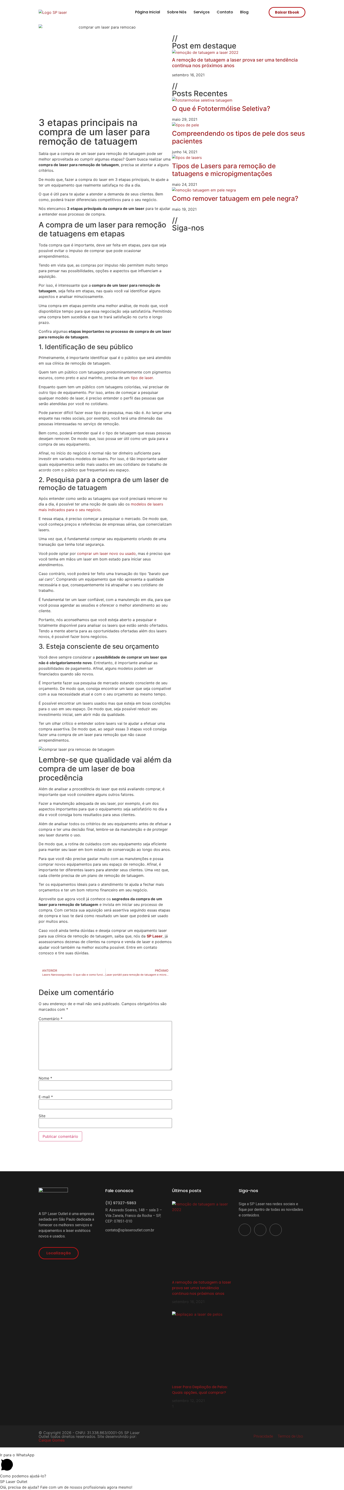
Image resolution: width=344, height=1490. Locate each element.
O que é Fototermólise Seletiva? (221, 109)
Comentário (50, 1019)
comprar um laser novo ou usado (106, 553)
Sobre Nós (177, 12)
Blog (244, 12)
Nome (45, 1078)
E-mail (46, 1097)
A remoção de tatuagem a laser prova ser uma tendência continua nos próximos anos (201, 1288)
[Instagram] (191, 237)
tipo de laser (141, 377)
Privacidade (263, 1436)
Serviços (202, 12)
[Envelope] (203, 237)
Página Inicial (147, 12)
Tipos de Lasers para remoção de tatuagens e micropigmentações (224, 170)
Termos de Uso (290, 1436)
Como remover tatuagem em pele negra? (235, 198)
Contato (225, 12)
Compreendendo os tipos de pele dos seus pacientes (238, 137)
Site (42, 1116)
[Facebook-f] (178, 237)
